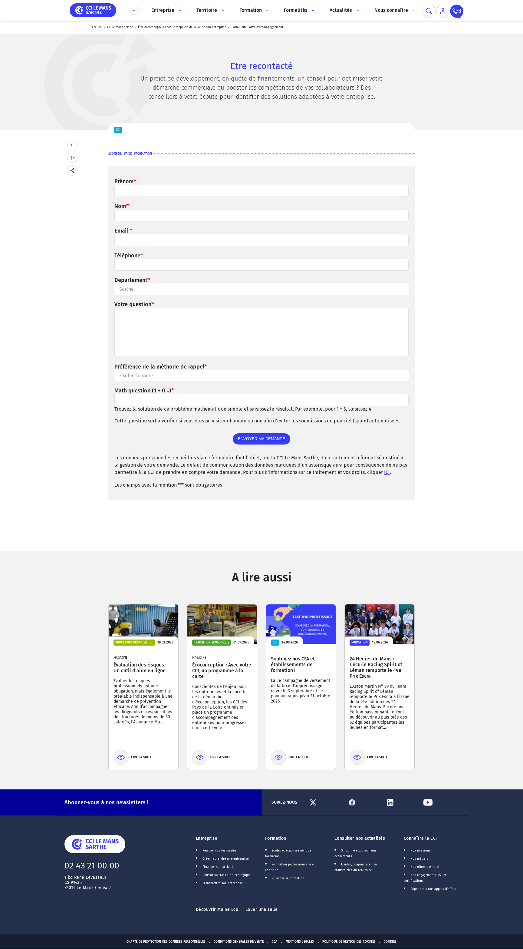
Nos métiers (419, 859)
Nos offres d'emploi (424, 867)
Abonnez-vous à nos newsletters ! (106, 802)
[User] (442, 11)
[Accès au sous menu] (179, 10)
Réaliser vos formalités (219, 850)
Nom (120, 206)
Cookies (390, 942)
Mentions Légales (300, 942)
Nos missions (420, 850)
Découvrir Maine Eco (217, 909)
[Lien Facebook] (364, 802)
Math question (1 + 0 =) (142, 390)
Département (130, 280)
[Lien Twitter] (326, 802)
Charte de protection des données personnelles (166, 942)
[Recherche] (429, 11)
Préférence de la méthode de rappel (159, 366)
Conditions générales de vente (239, 942)
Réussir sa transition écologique (226, 875)
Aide (129, 154)
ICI (387, 472)
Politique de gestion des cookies (349, 942)
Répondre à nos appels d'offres (433, 889)
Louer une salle (261, 909)
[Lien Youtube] (440, 802)
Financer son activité (217, 867)
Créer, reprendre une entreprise (225, 859)
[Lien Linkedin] (402, 802)
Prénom (123, 181)
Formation (144, 154)
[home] (93, 10)
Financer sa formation (288, 878)
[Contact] (456, 11)
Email (122, 230)
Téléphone (127, 255)
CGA (275, 942)
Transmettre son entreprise (222, 883)
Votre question (132, 304)
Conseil (116, 154)
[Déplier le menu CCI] (134, 10)
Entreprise (206, 838)
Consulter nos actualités (359, 838)
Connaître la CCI (420, 838)
